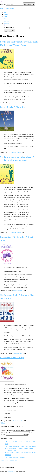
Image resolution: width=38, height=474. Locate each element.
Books (6, 16)
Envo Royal (11, 471)
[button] (1, 1)
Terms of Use (13, 460)
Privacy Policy (4, 460)
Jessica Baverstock (7, 8)
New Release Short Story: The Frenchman (21, 446)
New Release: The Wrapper (15, 457)
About (6, 14)
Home (6, 12)
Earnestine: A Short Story (12, 357)
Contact (7, 23)
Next (3, 423)
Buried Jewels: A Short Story (13, 107)
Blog (5, 19)
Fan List (7, 21)
